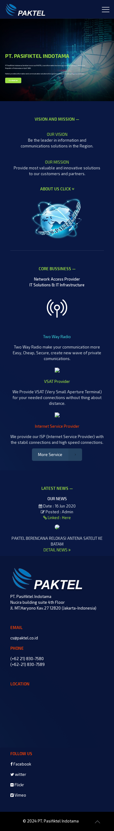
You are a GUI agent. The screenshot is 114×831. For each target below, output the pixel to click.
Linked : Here (59, 517)
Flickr (19, 784)
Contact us (13, 80)
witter (20, 774)
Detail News (55, 549)
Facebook (21, 764)
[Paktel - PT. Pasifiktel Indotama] (26, 9)
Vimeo (20, 795)
